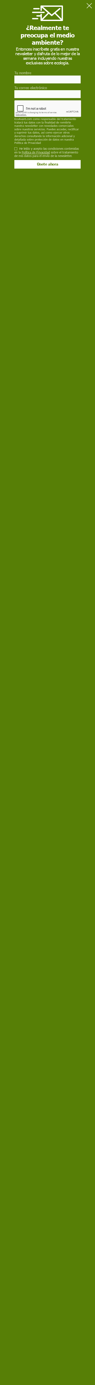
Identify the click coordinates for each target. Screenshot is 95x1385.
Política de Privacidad (27, 142)
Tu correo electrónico (30, 88)
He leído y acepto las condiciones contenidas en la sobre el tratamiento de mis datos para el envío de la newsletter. (46, 152)
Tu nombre (22, 73)
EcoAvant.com (23, 119)
